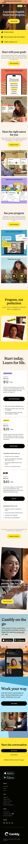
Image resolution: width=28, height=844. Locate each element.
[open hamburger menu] (24, 6)
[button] (14, 2)
